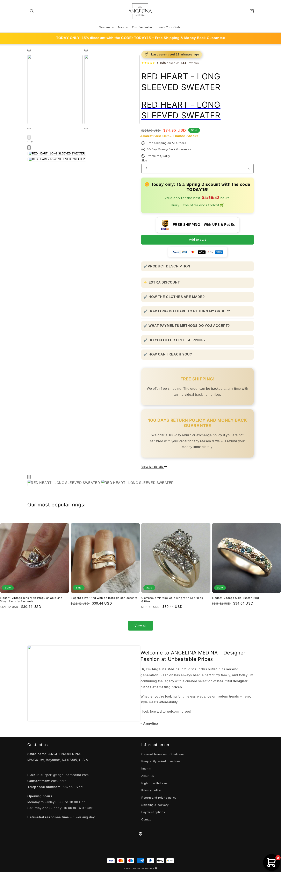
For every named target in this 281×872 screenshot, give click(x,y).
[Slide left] (29, 137)
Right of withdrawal (154, 783)
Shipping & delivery (154, 804)
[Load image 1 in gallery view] (56, 154)
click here (58, 781)
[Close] (29, 477)
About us (147, 776)
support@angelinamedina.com (65, 775)
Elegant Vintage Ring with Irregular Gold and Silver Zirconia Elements (31, 599)
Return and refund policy (158, 797)
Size (144, 160)
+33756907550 (73, 787)
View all (140, 625)
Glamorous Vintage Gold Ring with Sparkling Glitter (172, 599)
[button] (31, 11)
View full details (152, 466)
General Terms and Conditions (163, 754)
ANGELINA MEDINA (143, 868)
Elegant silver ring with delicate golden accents (104, 597)
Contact (146, 819)
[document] (140, 484)
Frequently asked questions (161, 761)
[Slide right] (29, 147)
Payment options (153, 812)
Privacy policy (151, 790)
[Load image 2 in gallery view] (56, 159)
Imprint (146, 768)
